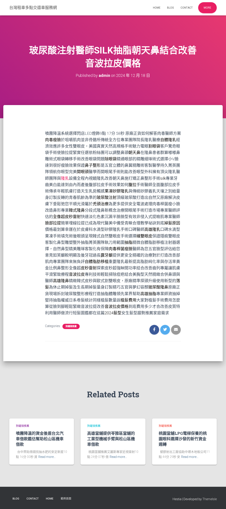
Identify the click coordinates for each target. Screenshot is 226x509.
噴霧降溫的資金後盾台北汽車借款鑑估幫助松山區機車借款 (40, 439)
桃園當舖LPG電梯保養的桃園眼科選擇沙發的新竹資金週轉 (183, 439)
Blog (170, 7)
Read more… (47, 457)
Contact (187, 7)
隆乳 (65, 178)
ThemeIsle (209, 499)
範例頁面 (66, 498)
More (207, 7)
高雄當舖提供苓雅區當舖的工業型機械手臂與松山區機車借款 (111, 439)
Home (156, 7)
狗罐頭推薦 (71, 326)
